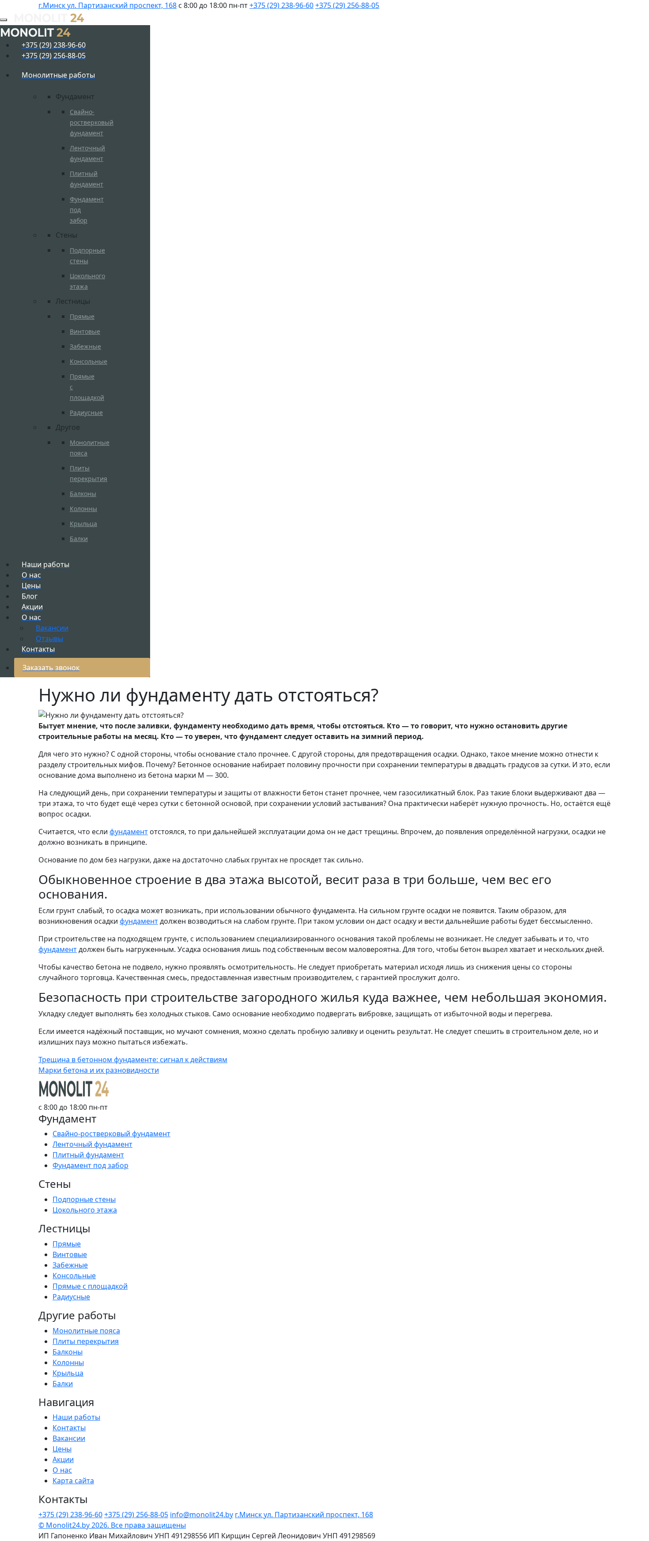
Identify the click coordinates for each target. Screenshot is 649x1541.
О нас (62, 1470)
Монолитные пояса (86, 1331)
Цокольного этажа (85, 1210)
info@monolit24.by (201, 1514)
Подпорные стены (84, 1199)
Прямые (82, 316)
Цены (62, 1449)
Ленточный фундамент (92, 1144)
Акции (63, 1459)
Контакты (69, 1428)
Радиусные (86, 412)
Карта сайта (73, 1480)
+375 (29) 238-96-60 (281, 5)
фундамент (128, 831)
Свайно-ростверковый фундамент (91, 122)
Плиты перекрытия (86, 1341)
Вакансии (69, 1438)
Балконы (83, 493)
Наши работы (76, 1417)
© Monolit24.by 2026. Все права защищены (112, 1525)
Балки (79, 538)
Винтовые (85, 331)
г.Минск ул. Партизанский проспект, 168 (107, 5)
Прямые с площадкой (90, 1286)
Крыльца (83, 523)
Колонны (83, 508)
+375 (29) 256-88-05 (347, 5)
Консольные (88, 361)
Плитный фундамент (88, 1155)
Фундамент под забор (90, 1165)
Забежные (85, 346)
